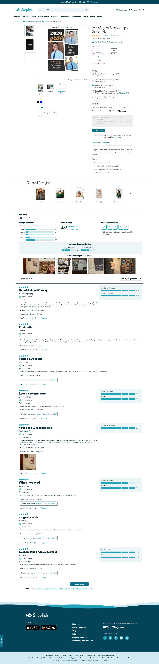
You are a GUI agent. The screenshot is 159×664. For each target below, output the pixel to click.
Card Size (96, 46)
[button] (68, 80)
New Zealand (110, 655)
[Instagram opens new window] (111, 637)
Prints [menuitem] (25, 16)
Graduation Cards (25, 21)
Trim (39, 107)
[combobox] (63, 10)
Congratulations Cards (50, 589)
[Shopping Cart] (142, 10)
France (57, 655)
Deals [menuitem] (99, 16)
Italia (70, 655)
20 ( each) (103, 107)
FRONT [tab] (55, 27)
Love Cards (38, 589)
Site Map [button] (32, 658)
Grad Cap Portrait (60, 202)
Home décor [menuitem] (65, 16)
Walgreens (121, 93)
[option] (29, 30)
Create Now (99, 130)
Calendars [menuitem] (76, 16)
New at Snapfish (79, 627)
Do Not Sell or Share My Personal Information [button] (116, 658)
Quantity (95, 104)
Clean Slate (40, 202)
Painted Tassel (79, 202)
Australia (101, 655)
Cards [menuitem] (33, 16)
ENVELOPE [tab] (70, 27)
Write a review (115, 35)
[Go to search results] (86, 10)
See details (117, 137)
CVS (127, 93)
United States (91, 655)
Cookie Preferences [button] (60, 658)
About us (76, 624)
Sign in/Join (122, 10)
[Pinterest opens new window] (117, 637)
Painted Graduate (118, 202)
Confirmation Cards (64, 589)
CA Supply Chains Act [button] (75, 658)
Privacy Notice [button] (47, 658)
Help (74, 634)
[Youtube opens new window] (122, 637)
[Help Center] (139, 10)
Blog (74, 631)
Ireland (64, 655)
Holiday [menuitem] (17, 16)
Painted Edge (99, 202)
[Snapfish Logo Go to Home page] (23, 9)
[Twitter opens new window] (128, 637)
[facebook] (105, 637)
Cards (16, 21)
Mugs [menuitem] (92, 16)
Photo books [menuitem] (43, 16)
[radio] (38, 102)
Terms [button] (39, 658)
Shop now (95, 2)
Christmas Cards (87, 589)
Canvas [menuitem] (54, 16)
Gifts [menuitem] (85, 16)
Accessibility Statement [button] (92, 658)
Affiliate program (79, 637)
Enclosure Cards (76, 589)
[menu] (86, 80)
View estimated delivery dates (101, 142)
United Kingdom (79, 655)
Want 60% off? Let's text (82, 641)
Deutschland (49, 655)
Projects (134, 10)
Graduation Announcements (40, 21)
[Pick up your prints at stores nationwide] (106, 627)
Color (39, 99)
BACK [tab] (62, 27)
